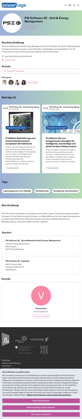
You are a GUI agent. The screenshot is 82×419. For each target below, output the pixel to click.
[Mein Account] (74, 5)
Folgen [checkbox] (32, 27)
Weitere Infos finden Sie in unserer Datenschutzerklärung (49, 395)
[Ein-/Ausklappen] (78, 5)
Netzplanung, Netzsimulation (65, 191)
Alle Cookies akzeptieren (41, 414)
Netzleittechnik (42, 191)
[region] (41, 394)
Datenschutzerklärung (11, 363)
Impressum (6, 366)
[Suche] (66, 5)
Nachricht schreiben (15, 71)
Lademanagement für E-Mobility (17, 191)
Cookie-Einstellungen (11, 368)
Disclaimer (6, 360)
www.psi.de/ (10, 60)
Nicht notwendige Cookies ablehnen (41, 407)
